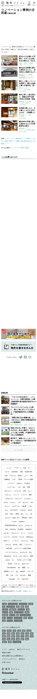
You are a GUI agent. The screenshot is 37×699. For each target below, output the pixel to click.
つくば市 (24, 88)
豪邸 (22, 607)
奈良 (31, 636)
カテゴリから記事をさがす (12, 600)
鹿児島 (4, 642)
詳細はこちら (27, 591)
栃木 (13, 633)
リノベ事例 (16, 141)
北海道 (29, 631)
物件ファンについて (23, 649)
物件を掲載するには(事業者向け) (12, 656)
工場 (4, 621)
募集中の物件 (6, 652)
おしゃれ (5, 612)
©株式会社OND (13, 679)
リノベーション (28, 64)
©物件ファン (5, 679)
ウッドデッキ (18, 618)
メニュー (34, 5)
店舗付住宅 (13, 609)
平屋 (10, 141)
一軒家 (5, 141)
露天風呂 (5, 615)
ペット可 (9, 618)
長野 (4, 636)
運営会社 (22, 659)
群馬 (8, 633)
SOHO (30, 618)
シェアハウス (10, 607)
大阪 (21, 141)
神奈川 (21, 63)
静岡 (8, 636)
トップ (4, 649)
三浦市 (25, 63)
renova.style (30, 77)
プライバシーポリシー (9, 659)
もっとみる (18, 450)
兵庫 (4, 639)
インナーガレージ (25, 615)
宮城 (4, 633)
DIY (4, 607)
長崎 (27, 639)
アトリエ (9, 621)
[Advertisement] (18, 30)
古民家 (30, 74)
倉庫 (27, 607)
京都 (14, 631)
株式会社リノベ (23, 74)
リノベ (7, 144)
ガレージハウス (18, 612)
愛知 (13, 636)
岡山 (8, 639)
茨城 (20, 88)
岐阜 (18, 636)
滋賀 (27, 636)
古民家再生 (22, 76)
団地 (25, 618)
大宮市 (26, 103)
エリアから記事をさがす (11, 627)
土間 (27, 609)
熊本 (22, 639)
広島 (13, 639)
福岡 (23, 631)
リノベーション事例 (24, 89)
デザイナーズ (23, 604)
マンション (21, 609)
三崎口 (21, 64)
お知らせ (12, 649)
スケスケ (5, 609)
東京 (4, 631)
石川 (22, 636)
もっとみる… (18, 621)
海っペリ (12, 615)
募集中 (29, 5)
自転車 (27, 612)
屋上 (4, 618)
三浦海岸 (30, 63)
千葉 (27, 633)
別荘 (17, 607)
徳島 (18, 639)
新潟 (31, 633)
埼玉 (22, 633)
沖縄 (10, 642)
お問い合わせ (6, 662)
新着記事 (4, 393)
